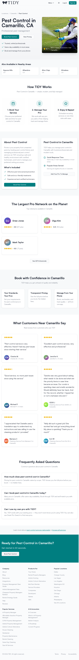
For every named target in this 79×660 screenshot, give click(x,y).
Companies (32, 590)
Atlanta (56, 596)
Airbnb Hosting (33, 578)
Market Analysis (33, 620)
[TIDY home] (24, 3)
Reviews (5, 604)
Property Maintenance (9, 636)
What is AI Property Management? (34, 616)
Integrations (6, 581)
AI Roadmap (32, 624)
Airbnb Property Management (12, 624)
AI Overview (32, 612)
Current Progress (34, 627)
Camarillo (13, 13)
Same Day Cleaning (9, 642)
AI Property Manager (9, 612)
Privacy (63, 654)
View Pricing (27, 37)
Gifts (29, 599)
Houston (57, 587)
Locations (5, 13)
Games (30, 596)
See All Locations (60, 603)
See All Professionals (39, 261)
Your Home (32, 572)
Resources (6, 578)
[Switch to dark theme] (59, 3)
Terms (57, 654)
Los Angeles (58, 581)
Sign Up (72, 3)
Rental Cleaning (7, 639)
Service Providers (34, 587)
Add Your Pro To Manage (59, 174)
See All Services (7, 645)
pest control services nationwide (38, 530)
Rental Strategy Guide (9, 597)
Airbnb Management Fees (10, 589)
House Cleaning (7, 630)
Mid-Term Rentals (34, 584)
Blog (4, 575)
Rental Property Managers (37, 575)
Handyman (5, 633)
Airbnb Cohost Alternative (37, 581)
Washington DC (59, 584)
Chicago (57, 593)
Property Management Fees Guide (11, 585)
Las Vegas (57, 578)
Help (3, 601)
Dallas (56, 572)
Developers (32, 593)
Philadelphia (58, 599)
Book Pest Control (10, 37)
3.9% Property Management (11, 620)
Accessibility (72, 654)
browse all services (59, 530)
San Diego (57, 590)
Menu (50, 3)
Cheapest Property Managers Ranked (12, 593)
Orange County (59, 575)
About (4, 572)
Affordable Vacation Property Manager (12, 616)
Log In (65, 3)
